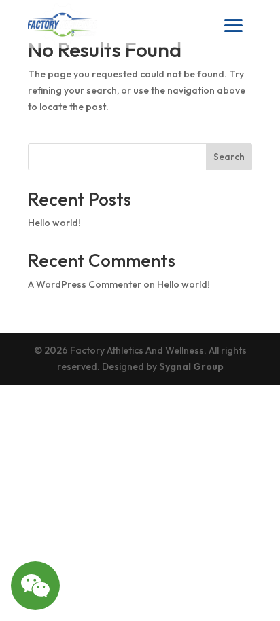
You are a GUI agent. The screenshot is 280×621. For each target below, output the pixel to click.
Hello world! (54, 223)
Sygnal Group (191, 366)
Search (229, 157)
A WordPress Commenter (84, 284)
